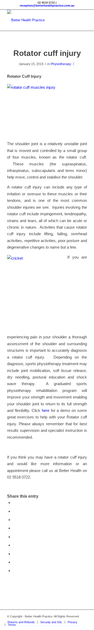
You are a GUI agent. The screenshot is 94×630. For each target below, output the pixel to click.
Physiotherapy (61, 64)
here (45, 410)
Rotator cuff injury (47, 53)
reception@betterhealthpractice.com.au (47, 5)
